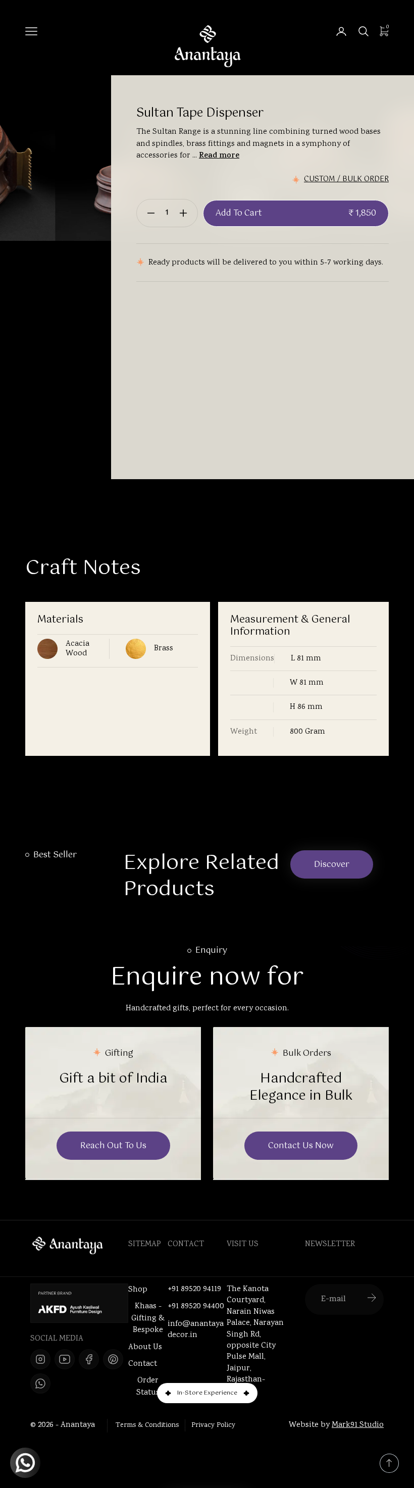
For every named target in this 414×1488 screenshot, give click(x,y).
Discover (331, 864)
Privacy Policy (213, 1425)
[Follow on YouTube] (65, 1359)
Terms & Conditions (147, 1425)
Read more (219, 156)
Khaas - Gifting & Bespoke (148, 1318)
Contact (142, 1364)
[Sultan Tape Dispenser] (86, 158)
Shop (137, 1290)
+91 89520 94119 (194, 1289)
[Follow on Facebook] (89, 1359)
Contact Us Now (301, 1146)
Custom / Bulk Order (346, 179)
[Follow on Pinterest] (113, 1359)
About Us (145, 1347)
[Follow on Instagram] (40, 1359)
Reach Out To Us (113, 1146)
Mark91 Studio (358, 1425)
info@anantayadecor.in (196, 1330)
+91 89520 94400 (196, 1306)
